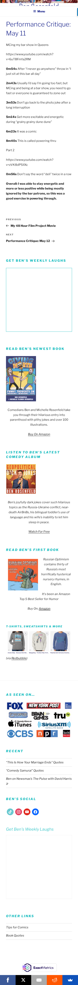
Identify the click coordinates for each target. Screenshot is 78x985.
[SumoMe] (70, 980)
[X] (23, 980)
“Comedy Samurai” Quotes (25, 770)
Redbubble (19, 658)
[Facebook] (8, 980)
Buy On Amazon (39, 434)
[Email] (39, 980)
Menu (41, 11)
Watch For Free (39, 531)
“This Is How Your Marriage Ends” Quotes (35, 762)
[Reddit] (54, 980)
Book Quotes (15, 935)
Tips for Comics (17, 927)
